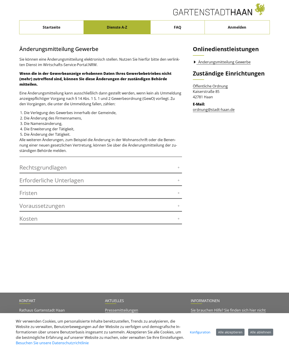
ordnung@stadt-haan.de (214, 109)
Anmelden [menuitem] (237, 27)
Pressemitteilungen (121, 310)
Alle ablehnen (260, 332)
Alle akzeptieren (230, 332)
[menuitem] (51, 27)
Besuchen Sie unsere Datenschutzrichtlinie (52, 342)
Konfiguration (200, 332)
